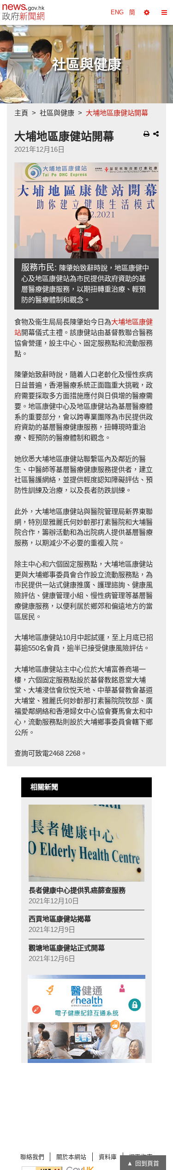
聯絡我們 (32, 1156)
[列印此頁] (146, 134)
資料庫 (108, 1156)
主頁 (21, 113)
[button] (146, 12)
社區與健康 (57, 113)
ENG (117, 12)
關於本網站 (71, 1156)
